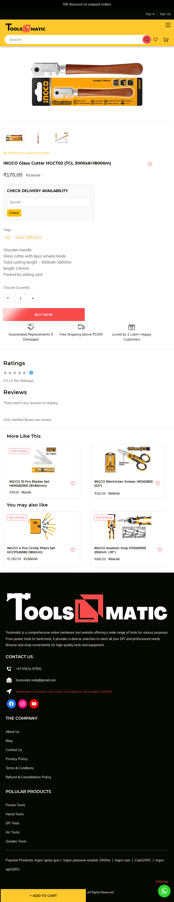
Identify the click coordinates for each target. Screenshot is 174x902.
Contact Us (14, 750)
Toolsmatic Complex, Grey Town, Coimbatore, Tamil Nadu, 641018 (63, 691)
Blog (9, 741)
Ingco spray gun (47, 860)
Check (14, 213)
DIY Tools (12, 823)
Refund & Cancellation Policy (28, 777)
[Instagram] (22, 703)
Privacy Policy (17, 759)
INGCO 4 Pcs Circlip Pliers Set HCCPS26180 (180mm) (31, 550)
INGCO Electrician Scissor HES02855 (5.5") (123, 483)
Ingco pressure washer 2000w (86, 860)
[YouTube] (34, 703)
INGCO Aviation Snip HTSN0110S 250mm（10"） (120, 550)
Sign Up (165, 14)
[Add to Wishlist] (150, 164)
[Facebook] (11, 703)
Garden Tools (16, 841)
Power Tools (15, 805)
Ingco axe (122, 860)
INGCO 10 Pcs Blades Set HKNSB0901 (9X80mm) (29, 483)
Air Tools (12, 832)
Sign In (150, 14)
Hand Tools (15, 814)
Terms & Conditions (20, 768)
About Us (12, 732)
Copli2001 (143, 860)
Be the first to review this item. (27, 153)
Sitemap (161, 881)
